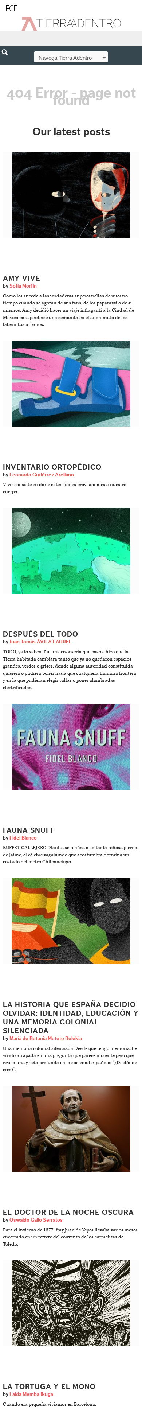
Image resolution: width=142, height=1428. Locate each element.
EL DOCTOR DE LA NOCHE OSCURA (68, 1212)
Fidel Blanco (23, 838)
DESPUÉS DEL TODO (40, 634)
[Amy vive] (71, 195)
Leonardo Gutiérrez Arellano (41, 475)
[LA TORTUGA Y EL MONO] (71, 1303)
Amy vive (21, 278)
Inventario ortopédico (52, 467)
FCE (11, 8)
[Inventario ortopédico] (71, 383)
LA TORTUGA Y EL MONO (49, 1386)
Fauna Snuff (29, 830)
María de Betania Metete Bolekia (45, 1038)
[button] (7, 68)
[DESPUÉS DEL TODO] (71, 551)
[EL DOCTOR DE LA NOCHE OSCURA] (71, 1129)
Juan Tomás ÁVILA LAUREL (40, 642)
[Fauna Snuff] (71, 746)
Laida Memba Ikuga (31, 1394)
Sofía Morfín (23, 286)
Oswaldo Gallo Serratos (36, 1220)
